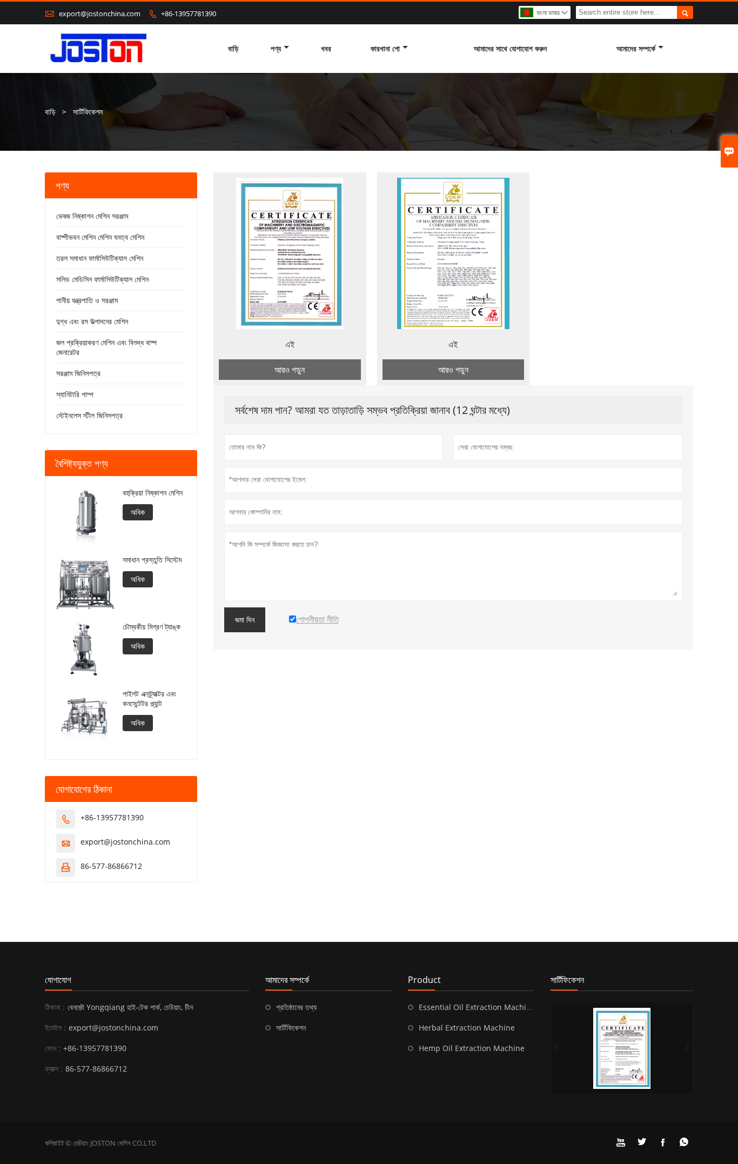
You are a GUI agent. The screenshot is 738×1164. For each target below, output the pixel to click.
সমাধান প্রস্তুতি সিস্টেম (152, 560)
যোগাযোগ (58, 980)
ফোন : (53, 1048)
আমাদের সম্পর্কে (635, 48)
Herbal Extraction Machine (467, 1027)
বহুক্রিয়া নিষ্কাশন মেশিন (153, 493)
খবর (326, 48)
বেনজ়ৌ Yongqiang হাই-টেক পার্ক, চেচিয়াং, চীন (130, 1007)
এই (289, 344)
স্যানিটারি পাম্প (74, 394)
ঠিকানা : (55, 1007)
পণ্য (276, 48)
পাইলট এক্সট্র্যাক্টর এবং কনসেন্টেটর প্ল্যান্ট (149, 698)
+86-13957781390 (188, 13)
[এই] (621, 1048)
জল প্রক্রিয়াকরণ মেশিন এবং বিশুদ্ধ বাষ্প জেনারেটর (106, 347)
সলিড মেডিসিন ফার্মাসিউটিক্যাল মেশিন (102, 279)
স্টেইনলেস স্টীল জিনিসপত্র (89, 415)
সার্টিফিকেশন (291, 1027)
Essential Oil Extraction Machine (477, 1007)
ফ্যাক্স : (54, 1068)
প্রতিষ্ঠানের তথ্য (296, 1007)
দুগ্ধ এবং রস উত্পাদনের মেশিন (92, 321)
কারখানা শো (385, 48)
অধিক (138, 512)
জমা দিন (244, 620)
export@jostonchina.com (99, 13)
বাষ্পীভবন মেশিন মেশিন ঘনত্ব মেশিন (100, 237)
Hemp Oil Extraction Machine (472, 1048)
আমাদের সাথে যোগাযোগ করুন (510, 48)
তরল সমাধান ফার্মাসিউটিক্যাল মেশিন (99, 258)
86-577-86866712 (111, 866)
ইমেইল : (55, 1027)
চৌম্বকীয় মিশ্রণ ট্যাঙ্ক (151, 627)
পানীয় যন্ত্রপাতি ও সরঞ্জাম (87, 300)
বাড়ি (233, 48)
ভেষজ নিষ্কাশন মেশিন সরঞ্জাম (92, 216)
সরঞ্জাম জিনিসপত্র (78, 373)
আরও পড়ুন (289, 370)
